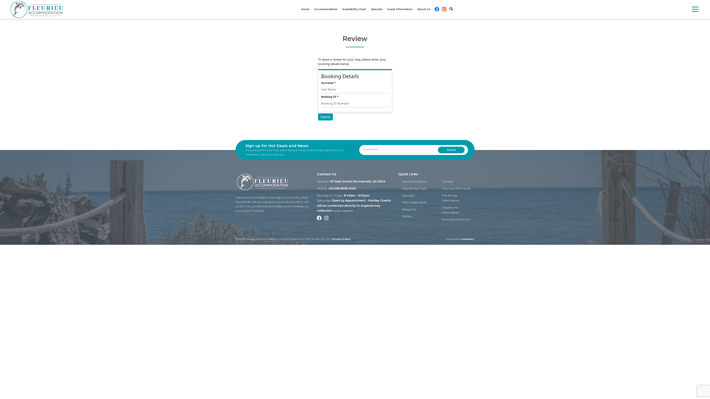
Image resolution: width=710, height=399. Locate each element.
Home (305, 9)
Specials (376, 9)
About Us (423, 9)
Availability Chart (354, 9)
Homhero (468, 239)
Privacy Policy (341, 239)
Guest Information (400, 9)
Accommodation (326, 9)
